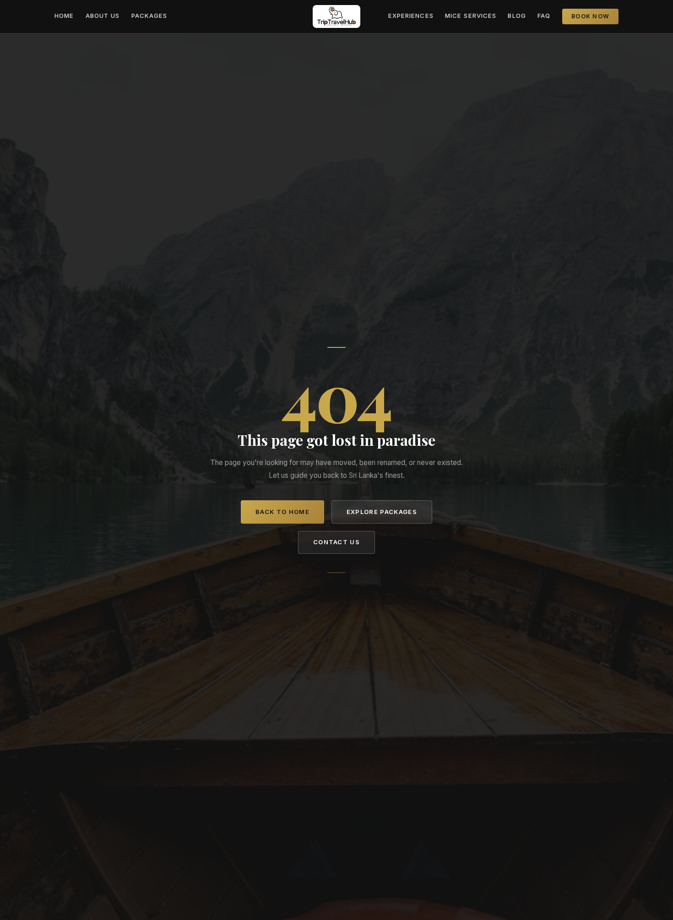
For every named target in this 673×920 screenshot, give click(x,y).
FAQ (543, 15)
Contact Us (336, 542)
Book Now (590, 16)
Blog (517, 15)
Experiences (411, 15)
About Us (102, 15)
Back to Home (282, 511)
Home (64, 15)
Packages (149, 15)
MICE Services (470, 15)
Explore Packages (382, 511)
